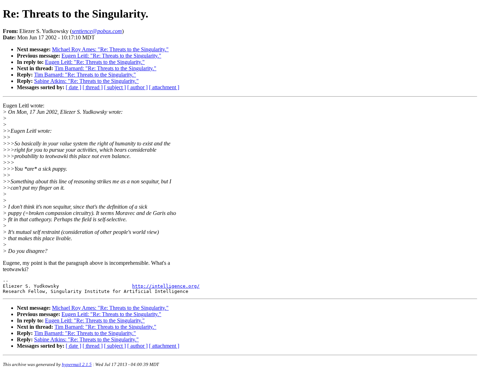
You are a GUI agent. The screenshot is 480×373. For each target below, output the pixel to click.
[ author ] (137, 87)
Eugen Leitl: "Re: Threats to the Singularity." (111, 56)
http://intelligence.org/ (166, 286)
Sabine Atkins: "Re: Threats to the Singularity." (86, 81)
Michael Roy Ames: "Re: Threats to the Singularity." (110, 49)
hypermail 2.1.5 (77, 364)
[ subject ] (115, 87)
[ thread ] (93, 87)
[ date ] (73, 87)
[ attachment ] (164, 87)
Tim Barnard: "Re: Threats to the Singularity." (105, 68)
